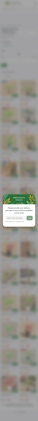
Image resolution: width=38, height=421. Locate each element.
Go (29, 218)
